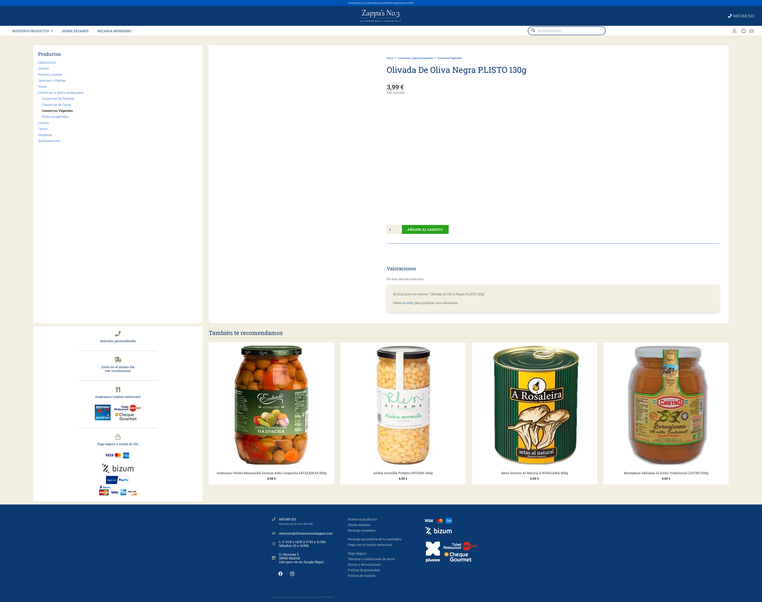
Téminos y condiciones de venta (371, 559)
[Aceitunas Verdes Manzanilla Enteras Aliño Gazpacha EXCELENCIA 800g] (271, 405)
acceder (408, 303)
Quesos (43, 68)
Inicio (390, 58)
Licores (43, 123)
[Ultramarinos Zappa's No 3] (381, 16)
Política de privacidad (364, 570)
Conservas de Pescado (58, 98)
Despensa (45, 135)
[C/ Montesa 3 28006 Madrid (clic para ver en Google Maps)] (275, 558)
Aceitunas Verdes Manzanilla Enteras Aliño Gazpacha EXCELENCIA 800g (271, 473)
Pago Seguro (357, 553)
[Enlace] (734, 31)
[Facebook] (280, 573)
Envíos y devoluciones (364, 564)
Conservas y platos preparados (61, 92)
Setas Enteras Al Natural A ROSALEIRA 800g (534, 473)
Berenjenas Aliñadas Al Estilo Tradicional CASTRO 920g (666, 473)
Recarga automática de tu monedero (375, 539)
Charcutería (47, 62)
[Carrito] (751, 31)
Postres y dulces (50, 74)
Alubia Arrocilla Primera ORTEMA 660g (403, 473)
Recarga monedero (362, 530)
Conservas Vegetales (57, 110)
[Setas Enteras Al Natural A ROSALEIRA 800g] (534, 405)
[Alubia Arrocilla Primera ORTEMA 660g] (402, 405)
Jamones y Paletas (52, 80)
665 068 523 (287, 519)
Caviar (43, 128)
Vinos (42, 86)
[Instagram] (292, 573)
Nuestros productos (362, 519)
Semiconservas (49, 141)
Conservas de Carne (56, 104)
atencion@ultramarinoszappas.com (306, 533)
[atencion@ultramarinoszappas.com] (275, 533)
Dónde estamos (359, 525)
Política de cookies (361, 575)
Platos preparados (55, 116)
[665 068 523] (275, 519)
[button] (52, 31)
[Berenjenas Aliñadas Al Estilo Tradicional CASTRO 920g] (666, 405)
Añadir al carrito (425, 229)
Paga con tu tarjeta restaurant (370, 544)
